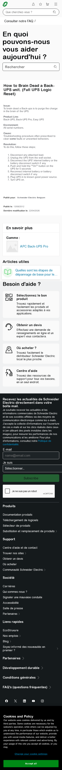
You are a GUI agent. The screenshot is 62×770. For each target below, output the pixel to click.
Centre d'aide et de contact (20, 547)
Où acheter (10, 564)
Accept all (31, 763)
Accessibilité (11, 602)
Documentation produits (17, 514)
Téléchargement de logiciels (20, 520)
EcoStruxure (10, 630)
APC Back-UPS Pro (34, 246)
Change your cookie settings (31, 754)
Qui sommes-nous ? (15, 591)
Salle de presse (13, 608)
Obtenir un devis (13, 558)
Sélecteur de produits (16, 525)
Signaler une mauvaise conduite (22, 597)
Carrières (9, 586)
